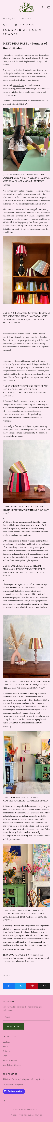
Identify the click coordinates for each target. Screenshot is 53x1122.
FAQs (5, 1056)
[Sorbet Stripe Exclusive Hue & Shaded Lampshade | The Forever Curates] (26, 646)
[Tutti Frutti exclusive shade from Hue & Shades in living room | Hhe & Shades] (26, 762)
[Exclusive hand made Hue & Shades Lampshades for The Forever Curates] (26, 471)
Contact (6, 1042)
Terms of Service (10, 1060)
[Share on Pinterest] (32, 986)
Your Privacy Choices (12, 1065)
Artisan (26, 19)
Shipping (7, 1051)
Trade (5, 1047)
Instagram (18, 1085)
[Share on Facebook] (9, 986)
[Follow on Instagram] (4, 1100)
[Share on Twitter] (20, 986)
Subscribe (13, 1027)
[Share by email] (44, 986)
